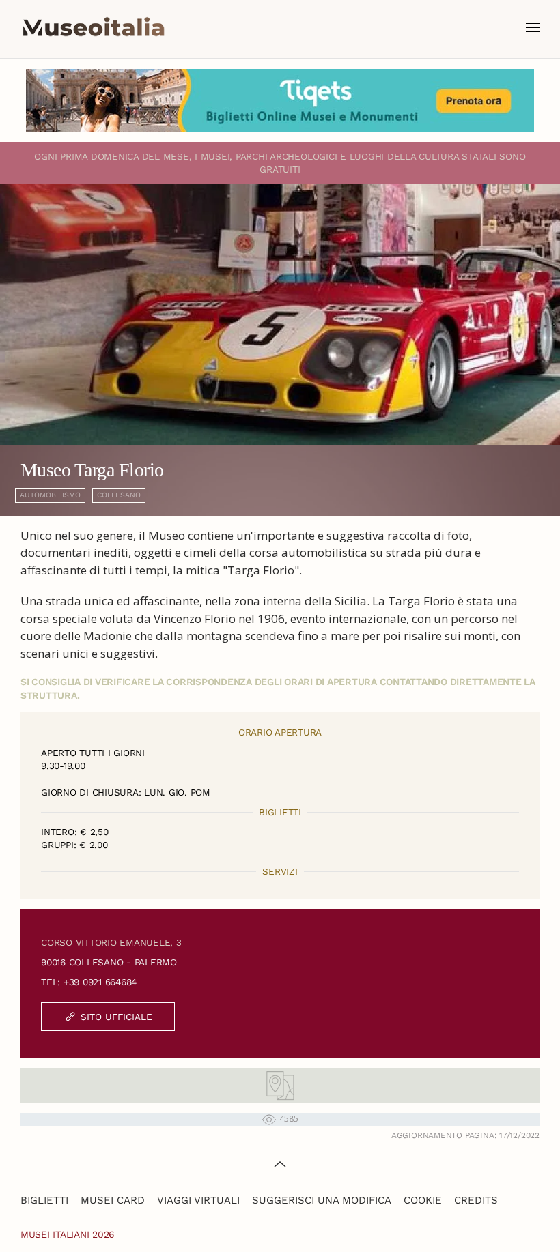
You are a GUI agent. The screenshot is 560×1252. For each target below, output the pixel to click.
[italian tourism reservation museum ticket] (280, 100)
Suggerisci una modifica (321, 1200)
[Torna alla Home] (93, 27)
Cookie (423, 1200)
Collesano (119, 495)
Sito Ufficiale (116, 1016)
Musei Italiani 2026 (67, 1234)
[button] (533, 27)
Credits (476, 1200)
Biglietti (44, 1200)
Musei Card (113, 1200)
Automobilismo (50, 495)
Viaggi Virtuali (198, 1200)
